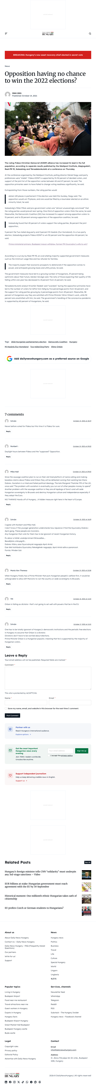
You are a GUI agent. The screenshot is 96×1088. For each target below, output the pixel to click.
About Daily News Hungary (17, 938)
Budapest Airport (12, 996)
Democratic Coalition (57, 342)
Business (55, 946)
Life (52, 954)
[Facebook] (10, 1082)
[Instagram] (14, 1082)
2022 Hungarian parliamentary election (28, 342)
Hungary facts (11, 1016)
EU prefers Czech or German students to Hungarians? (34, 908)
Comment (10, 665)
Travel (53, 950)
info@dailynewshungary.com (63, 1050)
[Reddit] (35, 1082)
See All (87, 862)
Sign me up (81, 751)
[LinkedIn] (6, 1082)
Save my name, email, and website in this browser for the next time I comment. (43, 708)
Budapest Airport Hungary (16, 1021)
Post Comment (12, 715)
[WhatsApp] (27, 1082)
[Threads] (40, 1082)
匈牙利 (53, 979)
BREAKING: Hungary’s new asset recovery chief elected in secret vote (48, 55)
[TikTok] (23, 1082)
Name (8, 698)
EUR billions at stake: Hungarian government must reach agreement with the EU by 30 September (36, 885)
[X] (18, 1082)
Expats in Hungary (13, 1012)
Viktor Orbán (57, 347)
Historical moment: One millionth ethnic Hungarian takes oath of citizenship (41, 897)
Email (52, 698)
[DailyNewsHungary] (48, 33)
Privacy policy (11, 1050)
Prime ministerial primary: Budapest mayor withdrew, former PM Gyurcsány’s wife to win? (48, 244)
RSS (52, 1008)
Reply (8, 431)
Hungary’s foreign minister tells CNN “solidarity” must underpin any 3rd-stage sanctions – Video (40, 873)
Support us (20, 781)
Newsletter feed (58, 992)
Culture (54, 958)
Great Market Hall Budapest (17, 1025)
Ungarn (54, 970)
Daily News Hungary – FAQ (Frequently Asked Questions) (25, 947)
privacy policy (66, 755)
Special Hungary (58, 962)
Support (8, 960)
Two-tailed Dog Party (39, 347)
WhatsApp (55, 996)
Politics (54, 942)
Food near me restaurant (16, 1000)
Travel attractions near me (16, 1004)
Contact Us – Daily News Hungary (20, 942)
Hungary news (57, 938)
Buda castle (10, 1033)
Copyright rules (11, 1046)
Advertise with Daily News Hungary (20, 1058)
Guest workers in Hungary (16, 1008)
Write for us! (10, 956)
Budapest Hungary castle (16, 1029)
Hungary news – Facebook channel (66, 1016)
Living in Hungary (12, 992)
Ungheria (55, 974)
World (53, 966)
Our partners (10, 952)
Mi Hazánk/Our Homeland (16, 347)
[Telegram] (31, 1082)
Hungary (73, 342)
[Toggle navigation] (6, 33)
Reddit (54, 1004)
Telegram (55, 1000)
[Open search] (90, 33)
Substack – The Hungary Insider (65, 1012)
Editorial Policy (11, 1054)
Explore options (22, 734)
